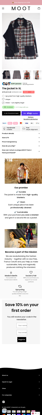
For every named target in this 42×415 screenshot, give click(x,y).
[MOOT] (21, 8)
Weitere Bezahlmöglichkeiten (31, 118)
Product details (8, 133)
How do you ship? (8, 146)
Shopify (23, 407)
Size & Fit (5, 138)
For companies (7, 395)
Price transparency (9, 142)
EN (35, 413)
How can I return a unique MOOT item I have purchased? (17, 151)
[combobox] (35, 413)
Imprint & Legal (7, 382)
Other (4, 388)
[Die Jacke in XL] (6, 74)
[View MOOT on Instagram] (3, 401)
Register (21, 339)
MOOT (9, 407)
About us (5, 375)
